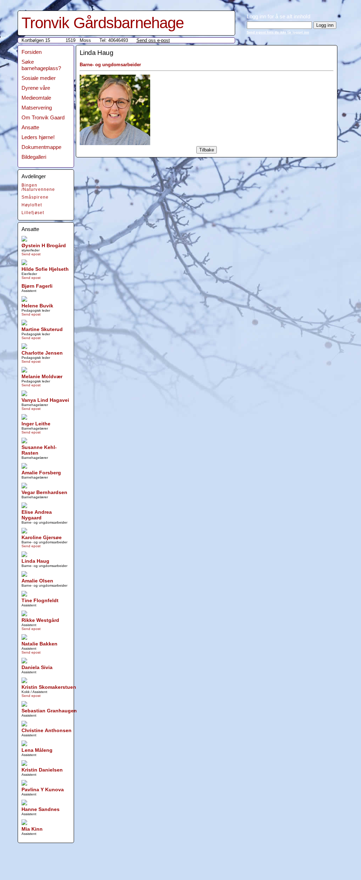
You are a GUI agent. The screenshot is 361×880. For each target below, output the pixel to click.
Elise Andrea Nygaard (37, 514)
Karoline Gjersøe (42, 537)
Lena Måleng (37, 750)
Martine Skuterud (42, 329)
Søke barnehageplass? (41, 65)
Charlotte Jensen (42, 353)
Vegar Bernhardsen (44, 492)
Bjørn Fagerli (37, 286)
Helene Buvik (37, 305)
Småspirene (35, 197)
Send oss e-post (153, 40)
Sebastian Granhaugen (49, 710)
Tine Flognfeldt (40, 600)
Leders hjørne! (38, 137)
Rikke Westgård (40, 620)
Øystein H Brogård (44, 245)
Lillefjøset (33, 213)
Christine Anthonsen (47, 730)
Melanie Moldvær (42, 376)
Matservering (37, 108)
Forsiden (32, 52)
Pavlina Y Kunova (43, 789)
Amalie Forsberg (41, 472)
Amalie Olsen (37, 580)
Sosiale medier (39, 78)
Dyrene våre (36, 88)
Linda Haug (35, 561)
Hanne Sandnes (41, 809)
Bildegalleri (34, 157)
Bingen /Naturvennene (38, 187)
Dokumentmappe (41, 147)
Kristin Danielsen (42, 770)
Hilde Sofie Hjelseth (45, 269)
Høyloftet (32, 205)
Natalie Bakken (39, 644)
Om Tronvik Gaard (43, 117)
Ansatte (30, 127)
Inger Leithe (36, 423)
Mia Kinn (32, 829)
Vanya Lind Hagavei (45, 400)
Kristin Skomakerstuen (49, 687)
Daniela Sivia (37, 667)
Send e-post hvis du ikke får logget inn (278, 32)
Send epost (31, 254)
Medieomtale (36, 98)
